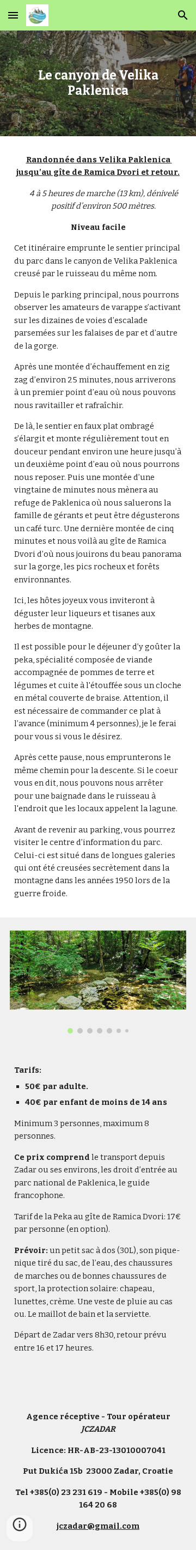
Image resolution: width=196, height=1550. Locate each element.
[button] (13, 15)
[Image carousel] (98, 982)
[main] (98, 84)
